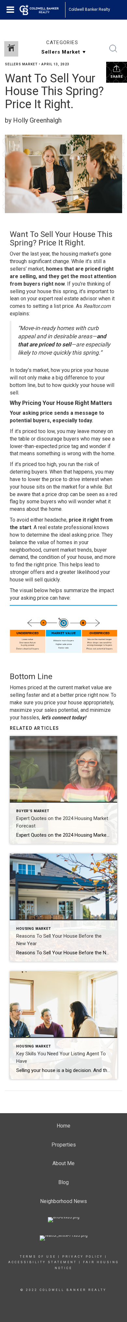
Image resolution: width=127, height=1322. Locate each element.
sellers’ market (27, 269)
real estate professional (65, 527)
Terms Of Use (38, 1256)
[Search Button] (113, 49)
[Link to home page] (42, 10)
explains (19, 313)
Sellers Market (21, 64)
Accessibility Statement (42, 1262)
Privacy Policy (82, 1256)
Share (116, 76)
